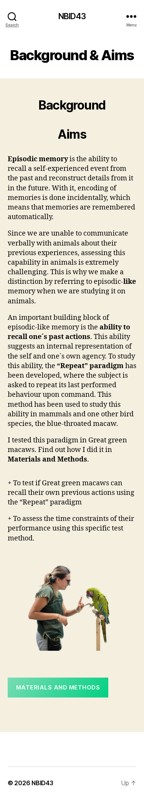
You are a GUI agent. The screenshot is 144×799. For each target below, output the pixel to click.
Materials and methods (58, 687)
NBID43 (72, 16)
